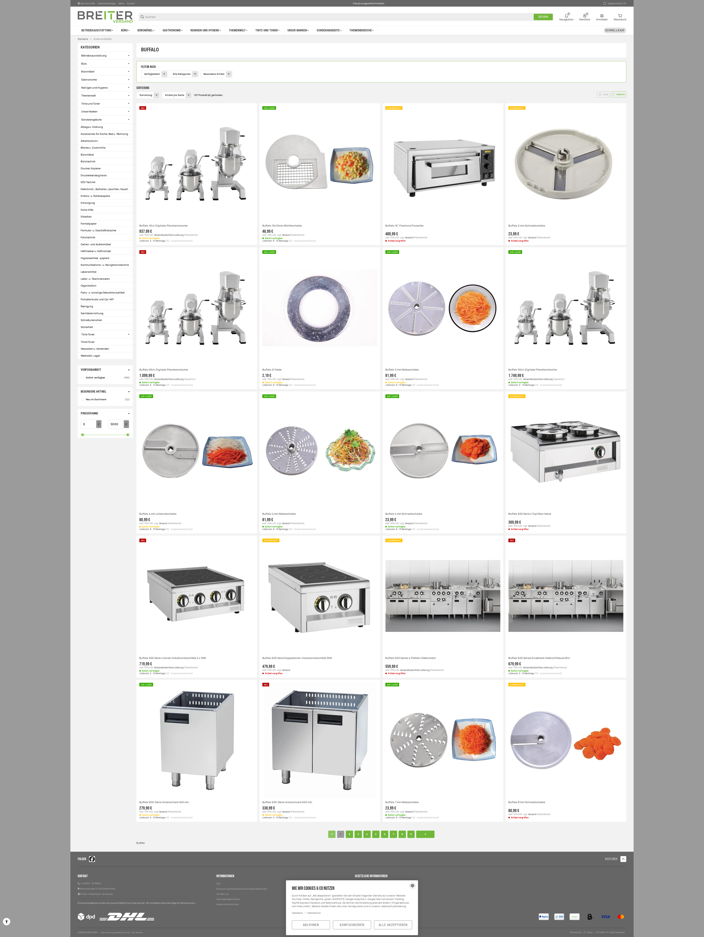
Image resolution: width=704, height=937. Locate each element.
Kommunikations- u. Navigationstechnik (105, 265)
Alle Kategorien (182, 74)
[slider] (83, 435)
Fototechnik (88, 237)
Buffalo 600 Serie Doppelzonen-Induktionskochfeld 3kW (297, 658)
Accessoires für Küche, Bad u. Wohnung (104, 134)
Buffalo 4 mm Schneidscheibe (403, 513)
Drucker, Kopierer (91, 168)
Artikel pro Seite (174, 95)
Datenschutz (314, 912)
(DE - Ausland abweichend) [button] (179, 240)
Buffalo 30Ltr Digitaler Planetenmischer (532, 369)
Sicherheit (87, 327)
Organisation (88, 285)
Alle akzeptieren (393, 925)
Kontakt (131, 3)
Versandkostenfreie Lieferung (169, 234)
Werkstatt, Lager (90, 355)
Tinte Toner (88, 334)
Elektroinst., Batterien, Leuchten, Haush (104, 189)
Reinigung (87, 306)
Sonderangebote (91, 119)
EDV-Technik (88, 182)
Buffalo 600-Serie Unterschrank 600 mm (287, 802)
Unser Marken (89, 111)
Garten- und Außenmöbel (96, 244)
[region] (352, 30)
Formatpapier (89, 223)
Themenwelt (88, 95)
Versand (286, 234)
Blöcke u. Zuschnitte (93, 147)
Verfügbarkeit (152, 74)
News (121, 3)
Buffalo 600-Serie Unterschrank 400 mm (164, 802)
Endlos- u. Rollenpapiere (95, 196)
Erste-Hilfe (87, 210)
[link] (381, 71)
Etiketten (86, 216)
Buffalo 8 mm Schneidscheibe (526, 802)
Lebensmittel (88, 272)
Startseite (83, 39)
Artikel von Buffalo (103, 39)
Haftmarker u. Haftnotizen (96, 251)
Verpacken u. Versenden (95, 348)
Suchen (543, 17)
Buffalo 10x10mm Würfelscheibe (282, 225)
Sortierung (146, 95)
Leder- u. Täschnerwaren (95, 278)
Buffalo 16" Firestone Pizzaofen (404, 225)
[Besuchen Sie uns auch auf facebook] (92, 859)
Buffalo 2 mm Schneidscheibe (526, 225)
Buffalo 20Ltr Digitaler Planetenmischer (163, 369)
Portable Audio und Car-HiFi (97, 299)
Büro (84, 63)
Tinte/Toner (88, 342)
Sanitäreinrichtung (92, 313)
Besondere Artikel (213, 74)
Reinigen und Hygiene (94, 87)
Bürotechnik (88, 161)
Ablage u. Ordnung (92, 127)
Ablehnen (311, 925)
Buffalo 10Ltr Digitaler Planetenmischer (163, 225)
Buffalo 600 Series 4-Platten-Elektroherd (410, 658)
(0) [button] (617, 3)
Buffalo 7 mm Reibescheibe (402, 802)
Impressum (297, 912)
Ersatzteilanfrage (106, 3)
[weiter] (425, 834)
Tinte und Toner (90, 103)
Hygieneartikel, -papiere (95, 258)
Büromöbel (87, 71)
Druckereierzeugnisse (93, 175)
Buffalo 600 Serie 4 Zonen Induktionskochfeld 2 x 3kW (172, 658)
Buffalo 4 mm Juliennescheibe (157, 513)
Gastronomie (89, 79)
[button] (362, 30)
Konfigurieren (352, 925)
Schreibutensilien (91, 320)
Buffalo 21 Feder (272, 369)
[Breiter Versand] (105, 16)
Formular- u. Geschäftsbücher (98, 230)
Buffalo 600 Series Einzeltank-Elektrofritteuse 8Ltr (539, 658)
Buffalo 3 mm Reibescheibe (402, 369)
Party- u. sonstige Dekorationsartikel (103, 292)
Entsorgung (88, 203)
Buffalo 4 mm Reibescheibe (279, 513)
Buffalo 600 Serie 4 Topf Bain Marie (529, 513)
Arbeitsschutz (89, 141)
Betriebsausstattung (94, 55)
